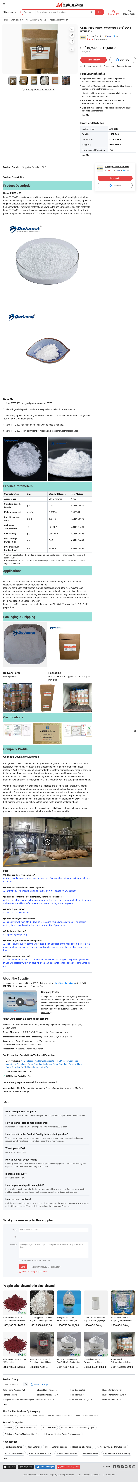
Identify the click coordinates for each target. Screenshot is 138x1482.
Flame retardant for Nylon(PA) (81, 1399)
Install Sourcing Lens (70, 1466)
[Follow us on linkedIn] (133, 1466)
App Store (9, 1466)
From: (15, 1230)
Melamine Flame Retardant (55, 1064)
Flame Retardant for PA (37, 1067)
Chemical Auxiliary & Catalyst (34, 19)
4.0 (109, 170)
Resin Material (33, 1447)
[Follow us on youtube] (126, 1466)
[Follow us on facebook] (114, 1466)
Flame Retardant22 (77, 1390)
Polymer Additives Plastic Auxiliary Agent (63, 1434)
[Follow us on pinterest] (130, 1466)
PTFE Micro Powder (64, 1060)
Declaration (97, 1475)
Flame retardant (75, 1394)
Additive (8, 1427)
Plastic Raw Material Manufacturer (111, 1447)
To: (16, 1237)
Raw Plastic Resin (90, 1453)
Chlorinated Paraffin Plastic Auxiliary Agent (23, 1434)
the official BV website (64, 983)
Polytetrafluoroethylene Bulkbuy (116, 1453)
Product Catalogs (40, 1384)
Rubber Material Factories (56, 1447)
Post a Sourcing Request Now (33, 1271)
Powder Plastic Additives (67, 1453)
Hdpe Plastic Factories (81, 1447)
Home (5, 19)
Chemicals (15, 19)
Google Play (26, 1466)
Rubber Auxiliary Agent (26, 1427)
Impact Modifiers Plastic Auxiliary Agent (77, 1427)
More (5, 1458)
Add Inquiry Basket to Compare (40, 89)
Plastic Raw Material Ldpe (40, 1453)
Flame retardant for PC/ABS (114, 1394)
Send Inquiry (93, 59)
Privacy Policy (110, 1475)
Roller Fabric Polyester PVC (14, 1390)
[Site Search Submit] (99, 12)
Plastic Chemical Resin (14, 1453)
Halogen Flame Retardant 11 (48, 1390)
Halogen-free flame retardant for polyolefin (19, 1399)
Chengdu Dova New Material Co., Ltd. (94, 36)
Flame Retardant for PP (16, 1067)
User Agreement (83, 1475)
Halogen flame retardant (46, 1394)
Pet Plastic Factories (13, 1447)
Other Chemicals (49, 1427)
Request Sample (124, 66)
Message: (14, 1244)
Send (23, 1267)
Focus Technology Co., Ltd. (50, 1475)
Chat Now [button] (124, 60)
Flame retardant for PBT (112, 1399)
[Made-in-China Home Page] (69, 4)
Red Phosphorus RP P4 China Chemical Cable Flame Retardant (14, 1320)
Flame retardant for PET (112, 1390)
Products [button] (27, 12)
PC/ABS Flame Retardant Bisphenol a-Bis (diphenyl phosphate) (94, 1320)
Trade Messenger (45, 1466)
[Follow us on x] (118, 1466)
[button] (4, 4)
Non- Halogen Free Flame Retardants (37, 1060)
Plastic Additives (76, 1064)
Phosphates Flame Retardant (29, 1064)
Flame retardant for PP (45, 1399)
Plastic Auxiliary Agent (58, 19)
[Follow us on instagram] (122, 1466)
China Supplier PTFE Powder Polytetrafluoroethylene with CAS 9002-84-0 (42, 1320)
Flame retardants (10, 1394)
